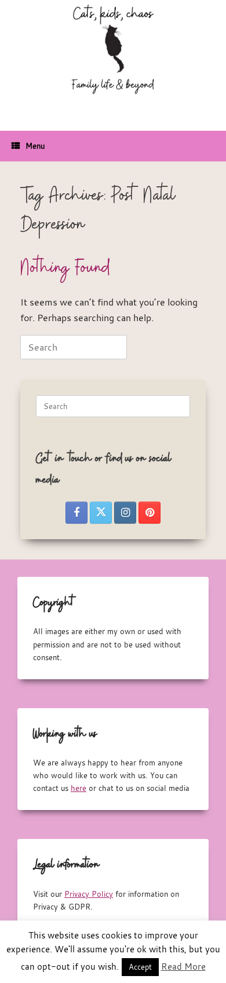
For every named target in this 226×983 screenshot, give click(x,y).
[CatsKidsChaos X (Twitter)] (101, 513)
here (78, 788)
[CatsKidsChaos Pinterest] (149, 513)
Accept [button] (140, 967)
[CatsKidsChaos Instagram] (125, 513)
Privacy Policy (88, 894)
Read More (183, 966)
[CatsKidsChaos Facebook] (76, 513)
